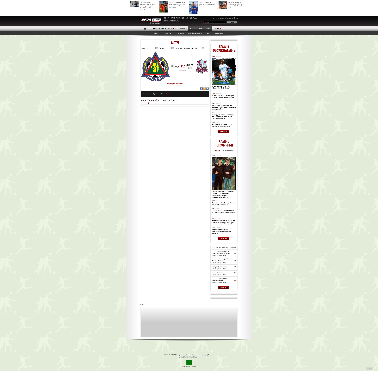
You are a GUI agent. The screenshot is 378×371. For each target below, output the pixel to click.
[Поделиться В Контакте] (207, 88)
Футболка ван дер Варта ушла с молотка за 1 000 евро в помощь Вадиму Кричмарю (177, 5)
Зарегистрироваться (218, 18)
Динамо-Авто (222, 267)
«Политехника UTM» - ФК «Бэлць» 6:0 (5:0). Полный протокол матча (221, 88)
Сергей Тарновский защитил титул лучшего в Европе (207, 4)
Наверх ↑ (370, 368)
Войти (236, 18)
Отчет (163, 94)
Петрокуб (175, 66)
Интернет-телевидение (156, 23)
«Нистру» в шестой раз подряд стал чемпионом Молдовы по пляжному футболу (222, 116)
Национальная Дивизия (200, 28)
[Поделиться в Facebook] (201, 88)
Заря (213, 273)
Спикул (214, 267)
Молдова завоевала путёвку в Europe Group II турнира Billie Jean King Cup (236, 5)
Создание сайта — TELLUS (189, 366)
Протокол (156, 94)
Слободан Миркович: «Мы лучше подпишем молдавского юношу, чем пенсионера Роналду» (223, 222)
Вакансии (211, 355)
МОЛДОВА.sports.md (178, 355)
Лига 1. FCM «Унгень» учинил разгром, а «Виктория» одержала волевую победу (224, 107)
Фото (208, 33)
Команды (168, 33)
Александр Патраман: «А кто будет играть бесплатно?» (222, 125)
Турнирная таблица (195, 33)
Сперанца (220, 273)
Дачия (214, 261)
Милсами (220, 261)
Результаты (180, 33)
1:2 (235, 253)
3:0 (235, 272)
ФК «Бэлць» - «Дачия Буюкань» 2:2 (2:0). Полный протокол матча (223, 212)
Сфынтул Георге (225, 253)
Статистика (218, 33)
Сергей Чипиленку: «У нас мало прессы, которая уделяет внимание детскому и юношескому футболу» (223, 194)
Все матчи (223, 287)
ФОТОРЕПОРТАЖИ (175, 18)
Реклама (188, 355)
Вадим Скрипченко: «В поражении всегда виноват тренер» (221, 231)
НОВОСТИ (166, 18)
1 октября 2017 (223, 278)
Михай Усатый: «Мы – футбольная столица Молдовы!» (223, 204)
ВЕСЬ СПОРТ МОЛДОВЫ (163, 28)
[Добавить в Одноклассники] (204, 88)
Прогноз (149, 94)
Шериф (220, 280)
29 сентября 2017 (222, 251)
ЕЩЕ (217, 28)
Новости (157, 33)
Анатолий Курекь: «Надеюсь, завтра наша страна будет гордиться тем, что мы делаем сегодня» (147, 6)
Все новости (223, 131)
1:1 (235, 260)
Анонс (143, 94)
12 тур (229, 251)
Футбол (182, 28)
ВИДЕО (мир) (184, 18)
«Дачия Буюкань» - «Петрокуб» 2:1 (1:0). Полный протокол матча (223, 97)
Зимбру (214, 280)
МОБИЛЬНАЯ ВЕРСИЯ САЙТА (171, 21)
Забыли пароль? (229, 18)
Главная (145, 28)
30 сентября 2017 (224, 259)
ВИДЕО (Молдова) (194, 18)
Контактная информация (199, 355)
